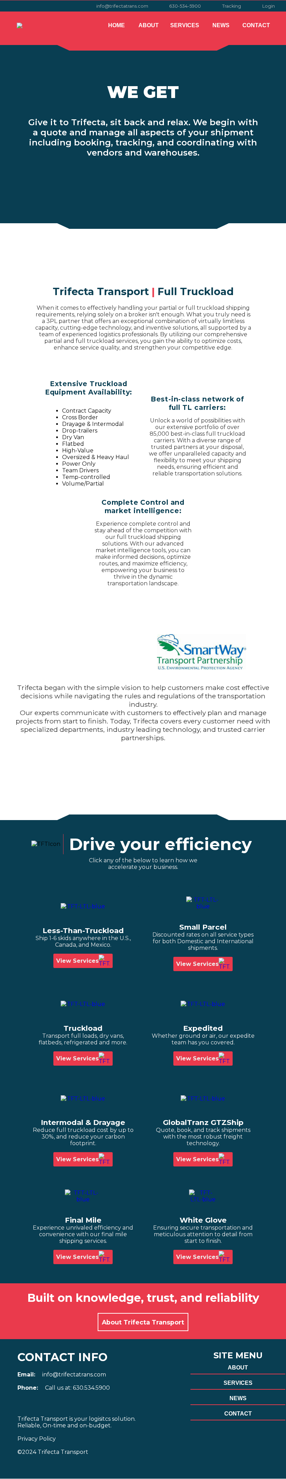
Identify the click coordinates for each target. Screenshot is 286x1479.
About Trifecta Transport (143, 1322)
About (148, 25)
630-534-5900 (185, 6)
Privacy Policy (36, 1438)
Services (184, 25)
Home (116, 25)
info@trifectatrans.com (122, 6)
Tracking (231, 6)
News (220, 25)
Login (268, 6)
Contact (256, 25)
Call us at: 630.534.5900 (77, 1387)
